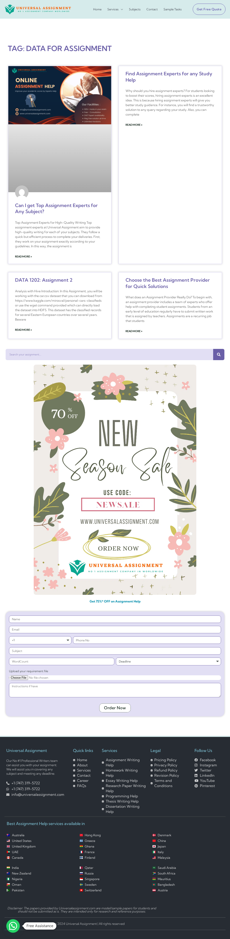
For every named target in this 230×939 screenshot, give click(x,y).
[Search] (218, 354)
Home (97, 9)
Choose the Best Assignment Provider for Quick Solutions (168, 283)
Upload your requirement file (28, 671)
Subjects (135, 9)
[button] (207, 9)
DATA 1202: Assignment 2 (44, 280)
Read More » (23, 256)
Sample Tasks (173, 9)
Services (113, 9)
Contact (152, 9)
